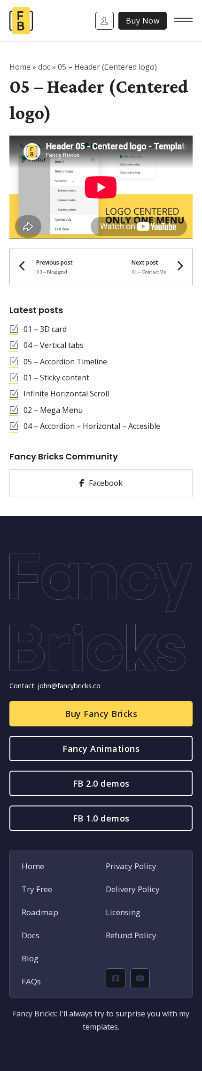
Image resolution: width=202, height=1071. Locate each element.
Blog (30, 958)
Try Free (37, 889)
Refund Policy (131, 935)
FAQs (31, 981)
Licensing (123, 912)
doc (44, 67)
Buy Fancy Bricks (101, 713)
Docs (30, 935)
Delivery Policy (133, 889)
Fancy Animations (101, 748)
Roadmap (40, 912)
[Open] (183, 20)
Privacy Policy (131, 866)
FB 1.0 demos (101, 818)
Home (20, 67)
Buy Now (143, 21)
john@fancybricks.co (69, 685)
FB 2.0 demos (101, 783)
